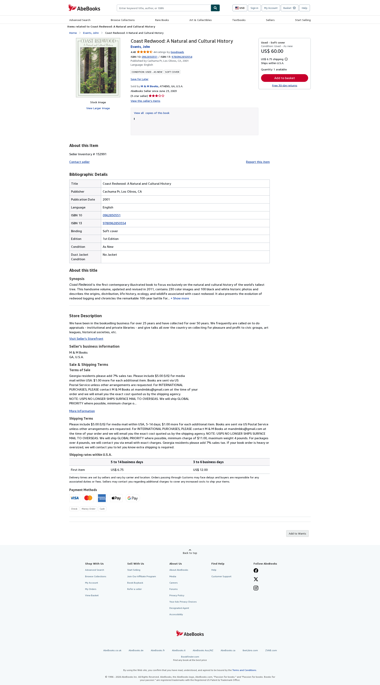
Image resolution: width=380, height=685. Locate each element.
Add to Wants (297, 533)
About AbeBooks (178, 569)
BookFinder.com (190, 658)
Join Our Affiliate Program (141, 576)
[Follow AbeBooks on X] (256, 579)
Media (172, 576)
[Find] (215, 8)
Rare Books (162, 20)
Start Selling (303, 20)
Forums (173, 589)
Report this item (258, 162)
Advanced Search (79, 20)
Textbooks (239, 20)
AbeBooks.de (136, 650)
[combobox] (164, 8)
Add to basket (284, 78)
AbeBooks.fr (158, 650)
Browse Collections (123, 20)
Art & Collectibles (200, 20)
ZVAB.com (271, 650)
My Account (270, 7)
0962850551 (150, 56)
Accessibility (176, 614)
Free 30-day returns (284, 85)
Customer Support (221, 576)
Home (73, 32)
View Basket (92, 595)
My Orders (90, 589)
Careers (173, 582)
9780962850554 (114, 223)
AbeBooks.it (178, 650)
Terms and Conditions (244, 670)
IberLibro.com (250, 650)
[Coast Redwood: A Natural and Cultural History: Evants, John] (98, 67)
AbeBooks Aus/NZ (203, 650)
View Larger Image (98, 108)
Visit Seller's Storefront (86, 339)
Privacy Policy (176, 595)
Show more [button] (181, 298)
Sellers (270, 20)
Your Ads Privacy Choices (183, 601)
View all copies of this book (151, 112)
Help (304, 7)
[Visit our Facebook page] (256, 571)
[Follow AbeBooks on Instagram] (256, 588)
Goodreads (177, 52)
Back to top (190, 552)
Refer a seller (134, 589)
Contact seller (79, 162)
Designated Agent (179, 607)
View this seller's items (145, 100)
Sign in (254, 7)
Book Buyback (135, 582)
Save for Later (139, 79)
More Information (82, 411)
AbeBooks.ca (228, 650)
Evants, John (91, 32)
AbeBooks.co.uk (112, 650)
